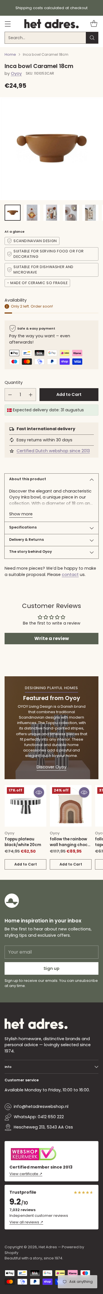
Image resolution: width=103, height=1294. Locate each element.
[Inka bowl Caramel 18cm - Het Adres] (51, 148)
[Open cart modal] (94, 24)
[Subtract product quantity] (10, 394)
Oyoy (16, 73)
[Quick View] (39, 792)
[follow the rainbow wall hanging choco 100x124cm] (71, 806)
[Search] (92, 38)
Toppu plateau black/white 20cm (23, 842)
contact (70, 574)
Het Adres (48, 1247)
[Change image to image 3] (51, 213)
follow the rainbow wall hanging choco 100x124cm (70, 845)
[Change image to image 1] (13, 213)
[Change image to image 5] (90, 213)
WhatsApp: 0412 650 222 (39, 1117)
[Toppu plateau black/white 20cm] (25, 806)
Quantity (14, 382)
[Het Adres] (51, 24)
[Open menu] (7, 24)
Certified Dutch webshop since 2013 (53, 451)
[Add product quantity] (30, 394)
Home (10, 54)
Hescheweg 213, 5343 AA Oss (43, 1127)
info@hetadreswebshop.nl (41, 1106)
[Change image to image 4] (71, 213)
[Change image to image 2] (32, 213)
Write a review (51, 638)
